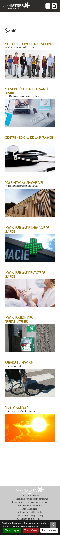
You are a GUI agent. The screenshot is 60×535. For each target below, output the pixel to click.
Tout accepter (12, 530)
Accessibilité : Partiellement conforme (30, 499)
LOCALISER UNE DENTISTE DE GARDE (25, 275)
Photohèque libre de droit (30, 505)
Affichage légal (29, 509)
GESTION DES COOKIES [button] (30, 519)
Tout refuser (30, 530)
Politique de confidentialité (29, 512)
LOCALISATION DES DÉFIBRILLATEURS (19, 320)
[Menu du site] (48, 6)
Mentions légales (26, 515)
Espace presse (18, 502)
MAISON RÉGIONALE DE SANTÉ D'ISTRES (27, 91)
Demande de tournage (37, 502)
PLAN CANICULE (16, 408)
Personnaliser (49, 530)
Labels (39, 515)
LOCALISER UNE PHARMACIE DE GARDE (27, 229)
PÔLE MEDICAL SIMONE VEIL (24, 183)
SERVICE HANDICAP (19, 363)
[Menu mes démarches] (54, 6)
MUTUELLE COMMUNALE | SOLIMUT (29, 44)
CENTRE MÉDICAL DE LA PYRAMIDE (29, 137)
